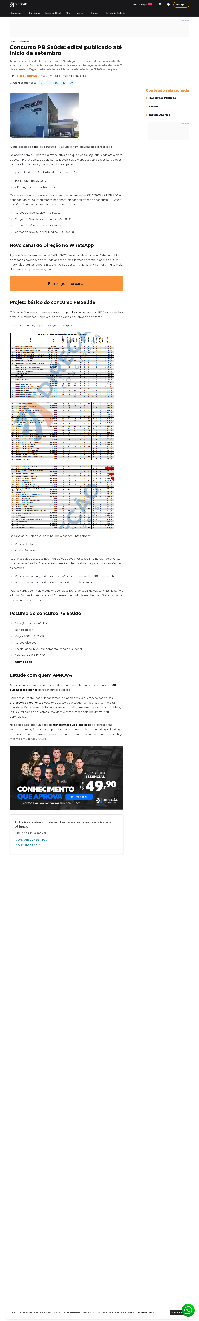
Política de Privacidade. (142, 1312)
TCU (68, 13)
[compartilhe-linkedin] (56, 83)
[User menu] (160, 5)
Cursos (94, 13)
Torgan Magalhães (26, 75)
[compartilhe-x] (64, 83)
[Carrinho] (168, 5)
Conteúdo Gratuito (115, 13)
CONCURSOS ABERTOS (31, 839)
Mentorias (34, 13)
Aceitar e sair (178, 1312)
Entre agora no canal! (66, 284)
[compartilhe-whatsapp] (41, 83)
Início (13, 41)
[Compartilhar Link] (71, 83)
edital (35, 146)
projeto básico (71, 312)
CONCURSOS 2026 (28, 845)
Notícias (79, 13)
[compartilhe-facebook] (49, 83)
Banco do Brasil (53, 13)
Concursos (16, 13)
